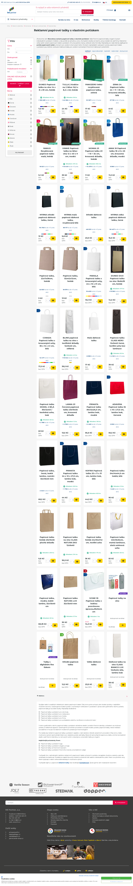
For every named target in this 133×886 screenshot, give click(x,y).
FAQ (93, 822)
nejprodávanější (97, 51)
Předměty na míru (57, 818)
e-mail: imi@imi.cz (15, 820)
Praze (74, 840)
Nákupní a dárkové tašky (39, 26)
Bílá (11, 99)
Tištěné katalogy (109, 20)
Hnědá (12, 111)
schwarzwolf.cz (14, 832)
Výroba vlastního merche (59, 820)
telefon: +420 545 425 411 (17, 816)
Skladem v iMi (12, 62)
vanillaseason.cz (14, 836)
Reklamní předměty (18, 19)
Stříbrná (12, 130)
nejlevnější (114, 51)
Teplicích (91, 840)
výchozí (88, 51)
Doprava (54, 824)
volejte (67, 871)
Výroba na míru (64, 20)
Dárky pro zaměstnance (59, 816)
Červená (12, 107)
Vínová (12, 134)
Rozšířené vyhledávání (87, 15)
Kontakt (123, 20)
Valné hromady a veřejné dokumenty (105, 816)
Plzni (85, 840)
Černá (12, 103)
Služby (96, 20)
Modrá (12, 114)
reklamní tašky (63, 763)
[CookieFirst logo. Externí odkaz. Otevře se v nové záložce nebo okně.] (2, 877)
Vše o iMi (54, 814)
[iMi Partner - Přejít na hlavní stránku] (12, 10)
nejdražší (107, 51)
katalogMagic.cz (14, 834)
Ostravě (80, 840)
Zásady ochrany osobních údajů (88, 875)
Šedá (11, 126)
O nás (76, 20)
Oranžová (13, 118)
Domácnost (28, 26)
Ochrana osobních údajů (100, 820)
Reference (86, 20)
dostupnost (124, 51)
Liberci (98, 840)
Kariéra (94, 818)
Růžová (12, 122)
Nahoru (41, 696)
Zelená (12, 138)
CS (106, 2)
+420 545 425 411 (74, 2)
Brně (62, 840)
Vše (8, 60)
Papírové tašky (52, 26)
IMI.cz (8, 26)
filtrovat (19, 152)
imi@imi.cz (97, 2)
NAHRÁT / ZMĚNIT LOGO (19, 83)
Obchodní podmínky (99, 814)
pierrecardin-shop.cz (16, 838)
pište (79, 871)
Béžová (12, 95)
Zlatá (11, 142)
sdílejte (90, 871)
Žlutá (11, 146)
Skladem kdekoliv (13, 64)
